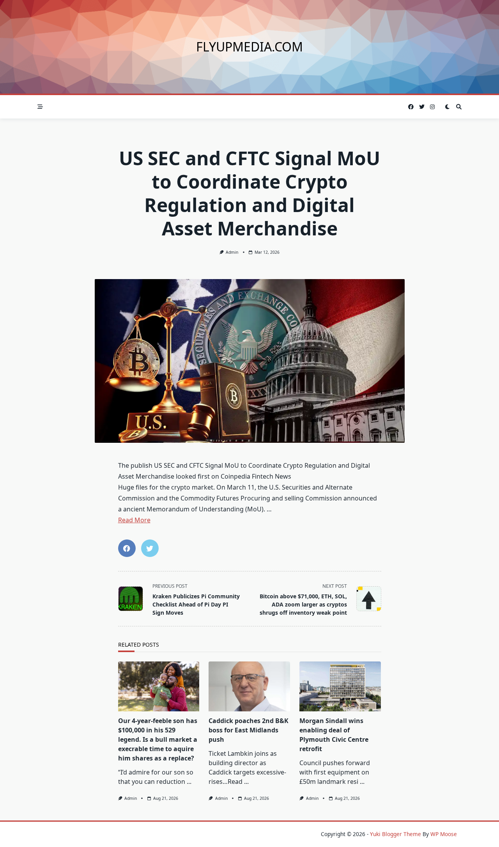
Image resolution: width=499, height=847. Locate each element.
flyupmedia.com (249, 46)
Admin (232, 252)
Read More (134, 520)
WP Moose (443, 834)
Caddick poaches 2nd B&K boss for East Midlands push (248, 730)
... (189, 781)
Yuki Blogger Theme (395, 834)
